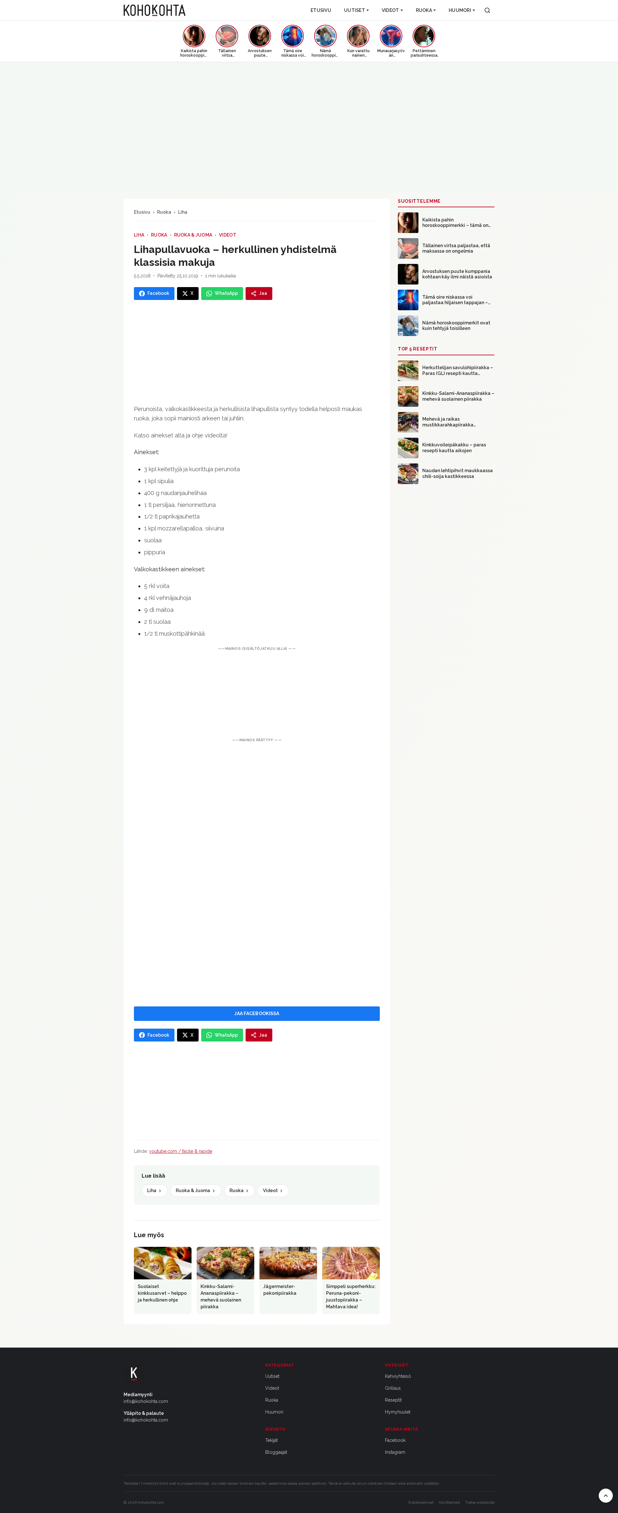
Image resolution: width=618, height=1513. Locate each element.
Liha (182, 212)
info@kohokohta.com (146, 1401)
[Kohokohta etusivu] (154, 10)
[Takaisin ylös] (606, 1496)
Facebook (395, 1440)
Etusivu (321, 10)
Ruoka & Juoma (193, 235)
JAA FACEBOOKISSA (256, 1013)
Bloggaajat (276, 1452)
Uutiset (354, 10)
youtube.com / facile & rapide (180, 1151)
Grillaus (393, 1388)
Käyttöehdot (449, 1502)
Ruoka (424, 10)
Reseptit (393, 1400)
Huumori (460, 10)
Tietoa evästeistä (479, 1502)
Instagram (395, 1452)
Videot (390, 10)
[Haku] (487, 10)
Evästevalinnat (421, 1502)
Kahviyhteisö (398, 1376)
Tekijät (271, 1440)
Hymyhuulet (397, 1412)
